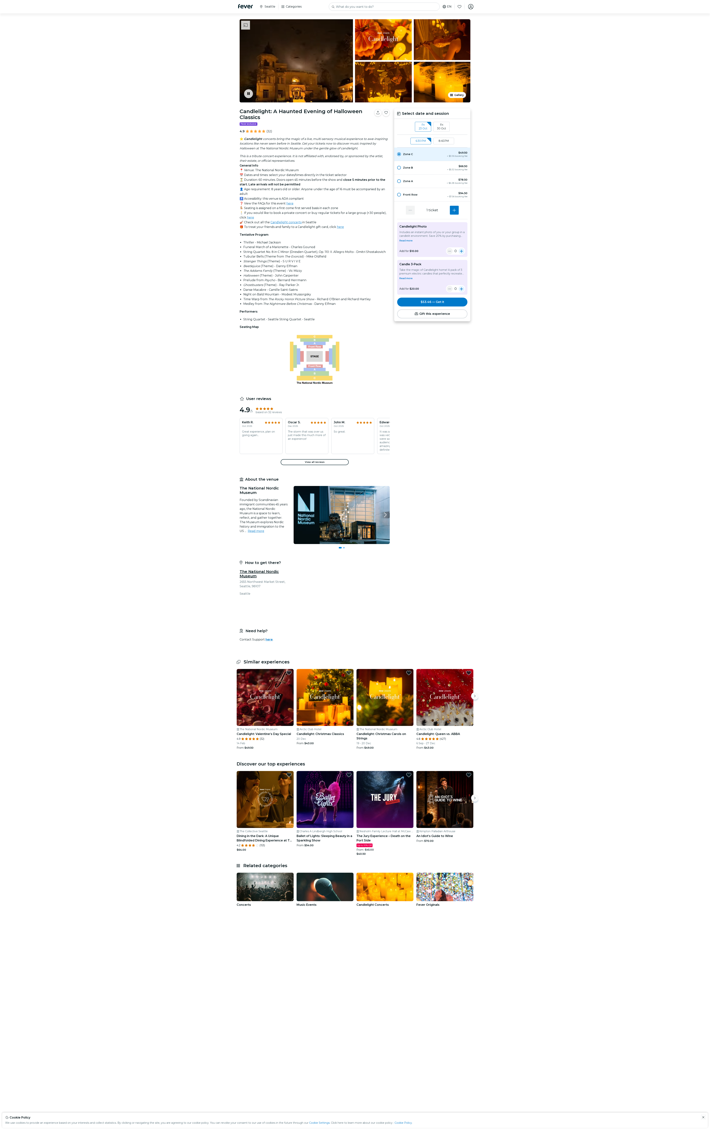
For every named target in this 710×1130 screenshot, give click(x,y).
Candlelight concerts (286, 222)
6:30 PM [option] (421, 141)
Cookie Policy (403, 1122)
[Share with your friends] (378, 112)
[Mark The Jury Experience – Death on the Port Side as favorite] (408, 774)
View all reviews (314, 462)
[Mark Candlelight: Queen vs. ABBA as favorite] (468, 672)
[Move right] (475, 696)
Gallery (459, 95)
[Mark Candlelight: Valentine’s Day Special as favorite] (289, 672)
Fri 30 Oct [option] (441, 126)
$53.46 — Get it (432, 302)
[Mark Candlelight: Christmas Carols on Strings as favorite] (408, 672)
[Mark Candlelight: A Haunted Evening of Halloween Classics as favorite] (386, 112)
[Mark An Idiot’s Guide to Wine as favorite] (468, 774)
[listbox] (432, 127)
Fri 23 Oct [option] (423, 126)
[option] (432, 154)
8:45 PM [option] (444, 141)
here (289, 203)
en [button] (449, 6)
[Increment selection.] (454, 210)
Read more (256, 531)
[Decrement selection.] (410, 210)
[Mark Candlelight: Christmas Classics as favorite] (348, 672)
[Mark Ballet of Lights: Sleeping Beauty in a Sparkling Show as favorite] (348, 774)
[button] (432, 154)
